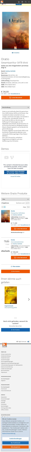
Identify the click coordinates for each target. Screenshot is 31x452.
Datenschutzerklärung (8, 433)
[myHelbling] (22, 2)
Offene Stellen (5, 409)
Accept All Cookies (15, 176)
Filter (3, 199)
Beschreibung (6, 107)
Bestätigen (18, 3)
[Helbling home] (4, 345)
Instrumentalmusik (6, 390)
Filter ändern (16, 266)
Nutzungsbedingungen (7, 361)
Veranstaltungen (5, 399)
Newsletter (4, 397)
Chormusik (4, 389)
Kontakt (3, 402)
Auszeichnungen (5, 359)
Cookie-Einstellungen (15, 438)
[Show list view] (5, 207)
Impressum (4, 372)
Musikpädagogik (5, 378)
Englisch (3, 380)
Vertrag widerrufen (6, 408)
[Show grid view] (2, 207)
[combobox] (8, 4)
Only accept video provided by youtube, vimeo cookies (15, 172)
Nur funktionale (15, 443)
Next (29, 299)
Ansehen (16, 53)
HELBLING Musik (5, 358)
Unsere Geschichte (6, 354)
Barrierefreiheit (5, 370)
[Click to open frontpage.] (2, 2)
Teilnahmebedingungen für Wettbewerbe (11, 365)
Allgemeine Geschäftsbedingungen (10, 363)
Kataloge (3, 400)
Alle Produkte (16, 271)
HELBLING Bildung (6, 356)
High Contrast (22, 341)
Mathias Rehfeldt (10, 71)
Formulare (3, 404)
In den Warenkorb (17, 97)
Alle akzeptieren (15, 447)
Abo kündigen (4, 406)
